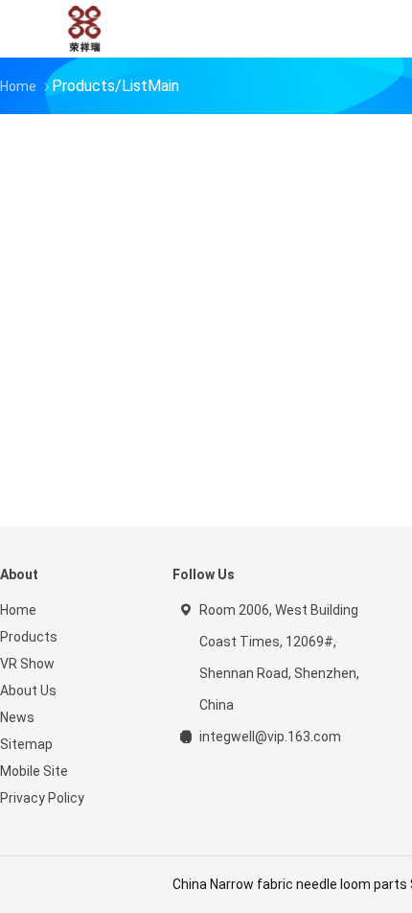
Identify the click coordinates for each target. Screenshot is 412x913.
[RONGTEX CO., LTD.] (84, 29)
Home (18, 610)
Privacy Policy (42, 798)
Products (28, 636)
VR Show (27, 663)
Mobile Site (34, 771)
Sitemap (26, 744)
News (17, 717)
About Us (28, 690)
